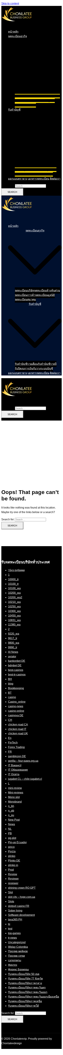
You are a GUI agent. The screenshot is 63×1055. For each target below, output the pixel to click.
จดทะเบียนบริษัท (24, 96)
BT (10, 692)
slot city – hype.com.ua (21, 896)
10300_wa (14, 611)
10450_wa (14, 615)
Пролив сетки (16, 955)
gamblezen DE (17, 756)
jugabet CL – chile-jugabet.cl (25, 778)
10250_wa (14, 606)
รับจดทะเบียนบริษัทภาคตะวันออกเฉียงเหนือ (33, 996)
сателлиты (14, 960)
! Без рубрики (16, 570)
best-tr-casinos (17, 674)
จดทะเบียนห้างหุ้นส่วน (47, 96)
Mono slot (14, 797)
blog (10, 683)
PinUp (12, 851)
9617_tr (12, 638)
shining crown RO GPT (22, 887)
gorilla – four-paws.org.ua (23, 760)
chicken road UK (18, 733)
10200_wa (14, 592)
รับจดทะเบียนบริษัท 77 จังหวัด (25, 978)
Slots (11, 901)
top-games (14, 933)
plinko (11, 856)
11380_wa (14, 624)
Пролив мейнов (18, 951)
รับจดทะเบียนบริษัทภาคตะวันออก (27, 992)
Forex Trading (16, 747)
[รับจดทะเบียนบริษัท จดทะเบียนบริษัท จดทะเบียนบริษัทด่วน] (16, 24)
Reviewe (13, 878)
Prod (11, 869)
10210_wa (14, 602)
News (11, 824)
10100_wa (14, 588)
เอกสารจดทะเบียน (38, 178)
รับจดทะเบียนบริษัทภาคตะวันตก (27, 987)
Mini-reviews (15, 792)
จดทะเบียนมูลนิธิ (45, 100)
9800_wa (13, 642)
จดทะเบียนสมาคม (25, 105)
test (10, 928)
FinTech (13, 742)
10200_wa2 (15, 597)
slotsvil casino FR (18, 906)
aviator (12, 656)
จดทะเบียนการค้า (25, 100)
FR (10, 751)
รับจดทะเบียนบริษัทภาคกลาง (25, 983)
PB (10, 833)
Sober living (15, 910)
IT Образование (18, 769)
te (9, 924)
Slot (10, 892)
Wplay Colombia (18, 946)
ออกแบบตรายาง (17, 178)
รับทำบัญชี (14, 109)
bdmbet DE (15, 665)
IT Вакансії (14, 765)
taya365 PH (15, 919)
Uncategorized (17, 942)
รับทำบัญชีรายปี (47, 169)
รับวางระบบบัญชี (43, 174)
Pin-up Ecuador (17, 842)
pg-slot (12, 838)
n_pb (11, 810)
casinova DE (15, 715)
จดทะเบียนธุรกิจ (17, 36)
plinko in (13, 865)
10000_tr (13, 579)
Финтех (12, 964)
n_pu (11, 815)
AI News (13, 651)
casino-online (16, 710)
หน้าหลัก (13, 31)
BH (10, 679)
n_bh (11, 806)
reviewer (13, 883)
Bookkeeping (16, 688)
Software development (21, 915)
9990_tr (12, 647)
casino (12, 697)
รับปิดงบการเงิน (24, 174)
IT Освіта (13, 774)
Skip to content (10, 3)
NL (10, 828)
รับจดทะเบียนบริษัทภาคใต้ (23, 1005)
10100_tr (13, 583)
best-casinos (15, 670)
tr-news (12, 937)
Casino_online (17, 701)
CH (10, 720)
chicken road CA (18, 724)
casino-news (15, 706)
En (9, 738)
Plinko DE (14, 860)
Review (12, 874)
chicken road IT (17, 729)
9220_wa (13, 633)
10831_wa (14, 620)
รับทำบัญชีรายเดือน (26, 169)
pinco (11, 846)
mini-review (15, 788)
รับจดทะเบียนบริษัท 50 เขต (23, 974)
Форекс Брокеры (18, 969)
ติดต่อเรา (55, 178)
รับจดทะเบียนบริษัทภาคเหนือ (25, 1001)
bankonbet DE (16, 660)
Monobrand (15, 801)
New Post (14, 819)
